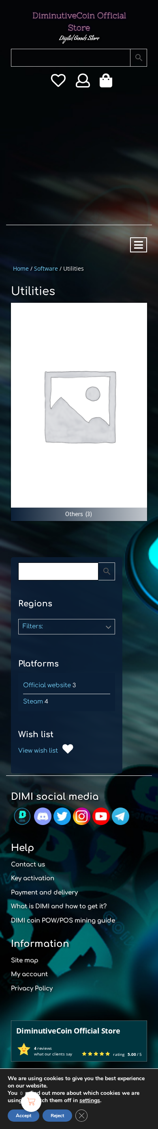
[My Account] (83, 83)
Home (21, 268)
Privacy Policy (32, 988)
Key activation (32, 878)
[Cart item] (108, 83)
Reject (57, 1115)
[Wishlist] (58, 83)
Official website (47, 685)
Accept (23, 1115)
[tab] (138, 244)
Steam (33, 701)
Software (46, 268)
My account (29, 974)
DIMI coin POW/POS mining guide (63, 920)
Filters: (33, 626)
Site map (24, 960)
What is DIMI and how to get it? (59, 906)
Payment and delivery (44, 892)
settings (89, 1100)
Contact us (28, 864)
